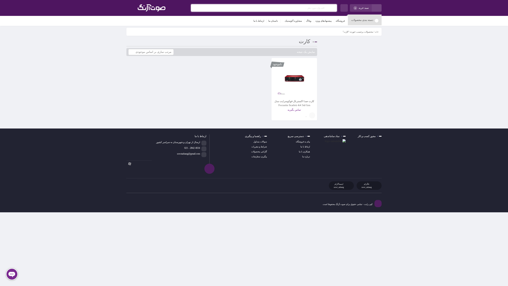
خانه (377, 32)
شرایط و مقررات (259, 146)
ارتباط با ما (305, 146)
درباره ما (306, 156)
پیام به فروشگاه (303, 141)
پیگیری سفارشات (259, 156)
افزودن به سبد (312, 115)
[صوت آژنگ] (151, 8)
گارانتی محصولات (259, 151)
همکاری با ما (304, 151)
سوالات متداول (260, 141)
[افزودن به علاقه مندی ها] (306, 115)
